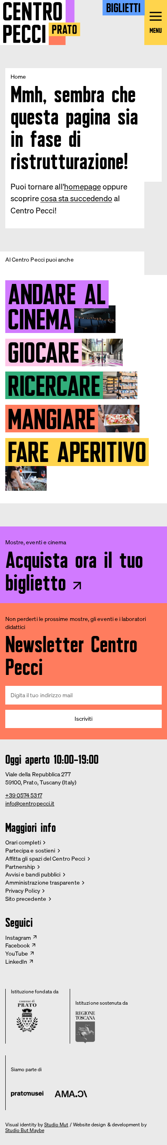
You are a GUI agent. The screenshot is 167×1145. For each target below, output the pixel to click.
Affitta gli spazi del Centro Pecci (45, 858)
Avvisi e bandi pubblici (33, 874)
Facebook (17, 945)
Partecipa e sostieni (30, 850)
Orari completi (23, 842)
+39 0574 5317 (23, 795)
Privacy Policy (22, 890)
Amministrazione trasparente (42, 882)
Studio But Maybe (24, 1130)
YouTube (16, 953)
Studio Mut (56, 1125)
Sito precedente (25, 898)
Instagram (18, 937)
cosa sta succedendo (76, 198)
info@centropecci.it (29, 803)
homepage (82, 186)
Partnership (20, 866)
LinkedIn (16, 961)
